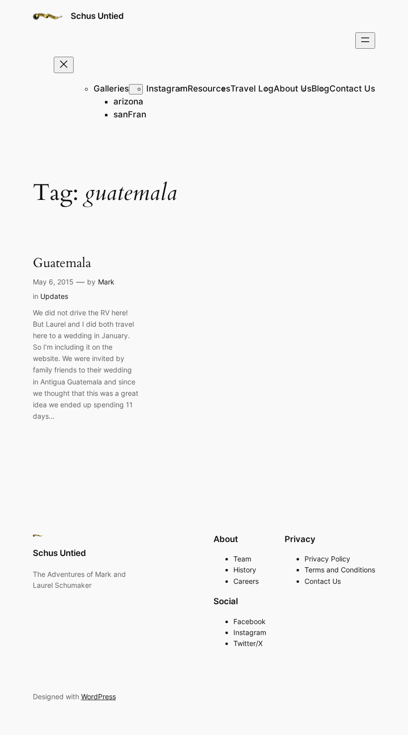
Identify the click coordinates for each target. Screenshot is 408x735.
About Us (292, 88)
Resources (209, 88)
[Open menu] (365, 40)
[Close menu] (64, 65)
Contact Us (352, 88)
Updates (54, 296)
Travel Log (252, 88)
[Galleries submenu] (136, 89)
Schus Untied (97, 16)
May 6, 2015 (53, 281)
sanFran (129, 114)
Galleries (111, 88)
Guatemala (62, 263)
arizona (128, 101)
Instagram (167, 88)
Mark (106, 281)
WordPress (98, 696)
